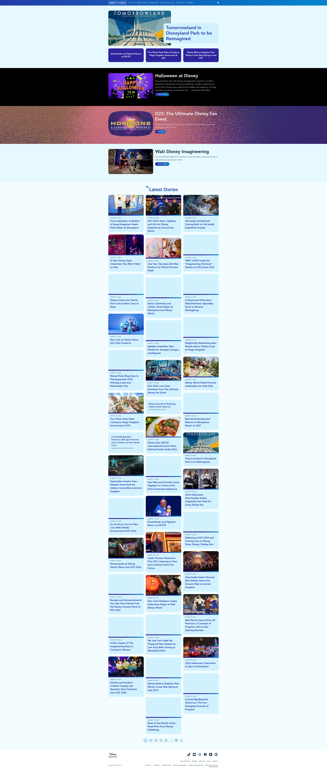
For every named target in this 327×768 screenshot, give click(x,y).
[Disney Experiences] (112, 755)
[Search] (218, 3)
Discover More (162, 164)
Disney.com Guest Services (211, 765)
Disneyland (153, 2)
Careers (209, 761)
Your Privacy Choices (166, 765)
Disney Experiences (185, 761)
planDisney (194, 761)
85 (176, 740)
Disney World (142, 2)
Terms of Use (148, 765)
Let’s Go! (160, 131)
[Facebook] (205, 754)
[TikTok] (189, 754)
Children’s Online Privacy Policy (196, 765)
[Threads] (216, 754)
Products (180, 2)
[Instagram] (199, 754)
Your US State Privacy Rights (180, 765)
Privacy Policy (156, 765)
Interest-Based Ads (213, 766)
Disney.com (215, 761)
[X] (210, 754)
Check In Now (162, 94)
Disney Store (202, 761)
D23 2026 (132, 2)
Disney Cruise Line (167, 2)
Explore (189, 2)
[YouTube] (194, 754)
